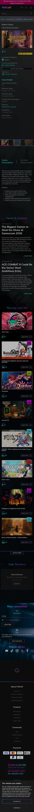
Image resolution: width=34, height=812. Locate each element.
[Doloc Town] (17, 469)
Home (3, 19)
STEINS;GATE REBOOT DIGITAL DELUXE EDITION (15, 361)
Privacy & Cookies (17, 697)
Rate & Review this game (10, 27)
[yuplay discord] (6, 650)
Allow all (17, 801)
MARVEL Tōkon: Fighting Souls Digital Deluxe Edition (16, 450)
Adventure (19, 19)
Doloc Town (5, 480)
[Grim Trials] (17, 321)
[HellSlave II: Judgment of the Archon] (17, 498)
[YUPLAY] (6, 7)
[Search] (31, 13)
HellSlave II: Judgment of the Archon (13, 509)
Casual (13, 107)
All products (10, 19)
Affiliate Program (17, 735)
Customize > (17, 808)
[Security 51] (17, 409)
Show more (17, 553)
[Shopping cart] (26, 8)
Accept (12, 620)
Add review (17, 583)
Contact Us (17, 741)
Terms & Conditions (14, 620)
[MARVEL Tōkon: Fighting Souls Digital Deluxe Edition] (17, 438)
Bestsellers (17, 715)
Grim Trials (5, 332)
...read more (27, 256)
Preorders (17, 718)
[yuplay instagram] (17, 650)
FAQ (17, 738)
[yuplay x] (22, 650)
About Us (17, 691)
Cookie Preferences (17, 700)
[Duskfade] (17, 380)
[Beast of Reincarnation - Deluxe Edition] (17, 526)
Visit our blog (17, 641)
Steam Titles (17, 721)
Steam (7, 60)
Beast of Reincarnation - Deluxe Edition (14, 538)
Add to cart (22, 50)
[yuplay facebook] (27, 650)
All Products (17, 711)
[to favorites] (28, 50)
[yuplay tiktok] (11, 650)
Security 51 (5, 420)
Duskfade (5, 391)
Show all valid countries (17, 68)
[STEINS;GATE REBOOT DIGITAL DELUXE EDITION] (17, 350)
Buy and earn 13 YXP (25, 53)
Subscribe (7, 624)
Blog (17, 732)
